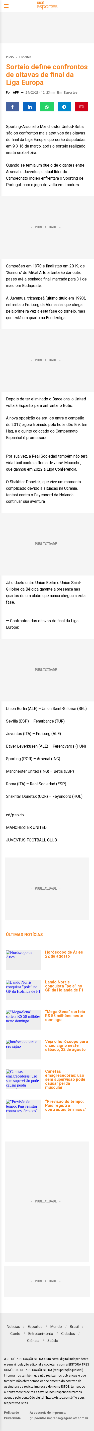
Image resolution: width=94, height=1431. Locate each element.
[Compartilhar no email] (81, 106)
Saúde (52, 1340)
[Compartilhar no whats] (47, 106)
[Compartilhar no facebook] (12, 106)
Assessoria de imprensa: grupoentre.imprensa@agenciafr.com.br (59, 1415)
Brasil (74, 1326)
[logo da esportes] (47, 6)
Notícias (13, 1326)
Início (10, 57)
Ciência (33, 1340)
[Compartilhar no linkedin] (30, 106)
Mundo (56, 1326)
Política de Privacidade (12, 1415)
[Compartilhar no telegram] (64, 106)
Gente (15, 1333)
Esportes (25, 57)
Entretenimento (40, 1333)
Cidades (68, 1333)
